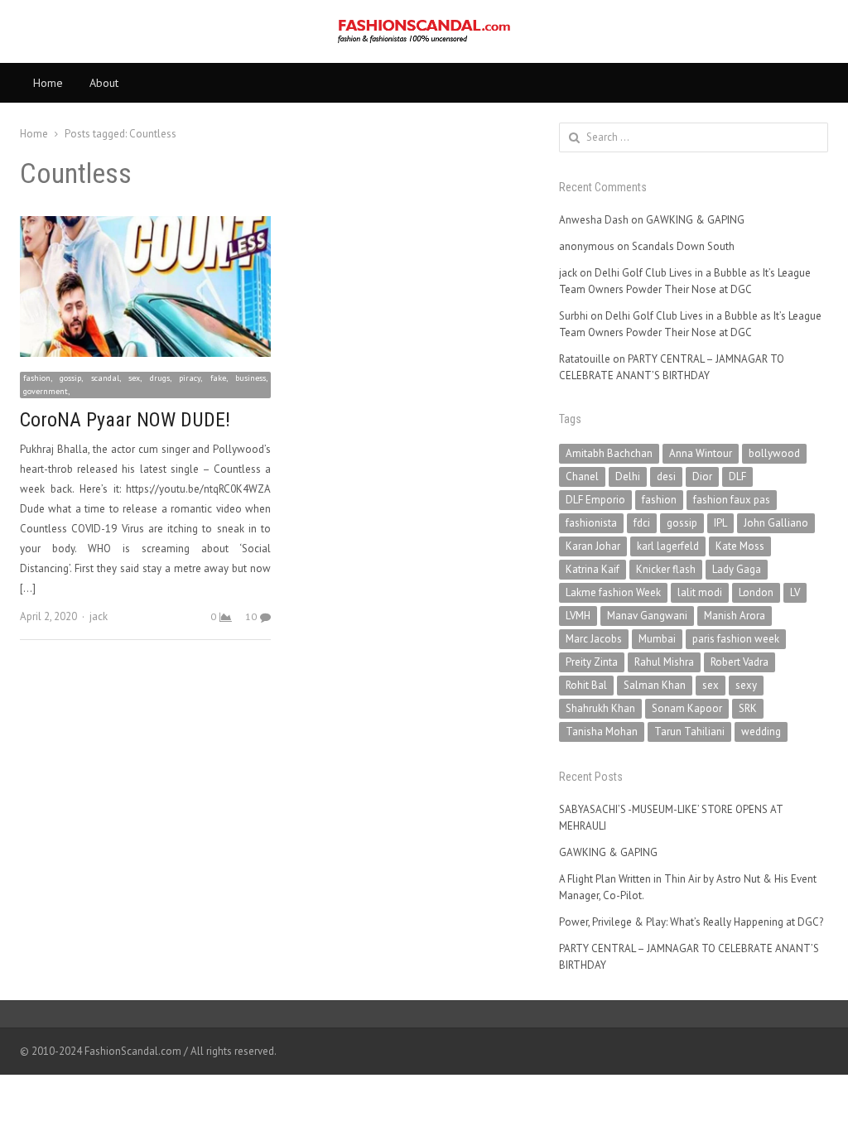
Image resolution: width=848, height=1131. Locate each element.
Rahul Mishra (664, 662)
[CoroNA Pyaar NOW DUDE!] (145, 226)
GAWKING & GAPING (695, 220)
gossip (682, 523)
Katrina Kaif (592, 569)
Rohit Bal (586, 685)
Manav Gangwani (647, 616)
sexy (746, 685)
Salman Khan (655, 685)
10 (251, 616)
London (756, 592)
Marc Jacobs (594, 639)
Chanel (582, 476)
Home (48, 82)
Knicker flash (666, 569)
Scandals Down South (683, 246)
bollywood (774, 453)
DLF (737, 476)
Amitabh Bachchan (609, 453)
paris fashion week (735, 639)
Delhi (627, 476)
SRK (748, 708)
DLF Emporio (595, 500)
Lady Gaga (736, 569)
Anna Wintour (700, 453)
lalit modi (699, 592)
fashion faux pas (731, 500)
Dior (702, 476)
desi (666, 476)
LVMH (578, 616)
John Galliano (776, 523)
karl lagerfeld (668, 546)
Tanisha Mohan (602, 731)
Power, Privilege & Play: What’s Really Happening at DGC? (691, 922)
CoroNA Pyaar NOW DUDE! (125, 419)
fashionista (591, 523)
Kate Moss (740, 546)
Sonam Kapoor (687, 708)
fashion (659, 500)
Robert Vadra (739, 662)
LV (795, 592)
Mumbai (657, 639)
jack (98, 616)
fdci (642, 523)
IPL (720, 523)
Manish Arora (734, 616)
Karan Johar (593, 546)
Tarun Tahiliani (689, 731)
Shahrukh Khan (600, 708)
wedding (761, 731)
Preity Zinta (592, 662)
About (103, 82)
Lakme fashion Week (613, 592)
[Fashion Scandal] (424, 31)
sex (710, 685)
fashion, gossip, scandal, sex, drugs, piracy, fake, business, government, (145, 385)
